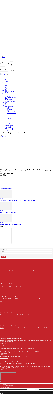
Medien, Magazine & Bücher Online (11, 100)
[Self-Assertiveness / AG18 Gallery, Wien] (6, 209)
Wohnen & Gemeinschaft (9, 129)
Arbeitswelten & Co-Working (9, 121)
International (4, 105)
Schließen (2, 393)
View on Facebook (3, 353)
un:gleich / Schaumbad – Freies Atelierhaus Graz (10, 224)
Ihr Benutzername (13, 64)
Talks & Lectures (9, 112)
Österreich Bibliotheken (8, 118)
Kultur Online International (9, 106)
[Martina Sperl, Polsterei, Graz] (4, 310)
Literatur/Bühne (7, 96)
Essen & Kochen (7, 124)
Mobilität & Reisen (8, 126)
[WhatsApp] (13, 183)
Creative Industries (4, 90)
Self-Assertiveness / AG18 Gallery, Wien (8, 212)
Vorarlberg (6, 81)
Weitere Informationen (31, 389)
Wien (5, 80)
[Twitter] (6, 183)
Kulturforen (6, 117)
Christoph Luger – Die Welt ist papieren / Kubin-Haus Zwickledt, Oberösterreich (17, 200)
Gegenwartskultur (4, 82)
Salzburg (6, 79)
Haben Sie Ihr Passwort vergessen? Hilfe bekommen (9, 67)
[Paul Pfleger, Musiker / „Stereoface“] (4, 323)
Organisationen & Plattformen (9, 91)
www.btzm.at (2, 178)
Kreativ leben (4, 120)
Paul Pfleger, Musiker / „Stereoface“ (8, 325)
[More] (17, 183)
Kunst (6, 85)
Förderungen (7, 92)
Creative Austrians (4, 102)
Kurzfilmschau (7, 115)
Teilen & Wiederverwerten (9, 128)
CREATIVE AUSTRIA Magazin (10, 101)
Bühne (6, 84)
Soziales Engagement (8, 127)
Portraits (6, 103)
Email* (2, 248)
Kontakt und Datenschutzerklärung (8, 59)
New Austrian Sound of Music (10, 114)
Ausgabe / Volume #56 (4, 244)
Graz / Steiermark (7, 77)
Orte (3, 76)
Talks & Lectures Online (9, 99)
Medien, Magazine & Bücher (11, 113)
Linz (5, 78)
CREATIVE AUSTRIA (4, 136)
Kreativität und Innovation (9, 125)
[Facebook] (2, 183)
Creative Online (4, 93)
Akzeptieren (37, 389)
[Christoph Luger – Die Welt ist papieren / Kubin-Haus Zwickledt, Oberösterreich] (6, 197)
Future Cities (7, 89)
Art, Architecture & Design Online (10, 97)
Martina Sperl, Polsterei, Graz (6, 312)
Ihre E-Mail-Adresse (13, 70)
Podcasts (6, 98)
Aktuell (6, 83)
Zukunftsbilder (7, 130)
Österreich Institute (8, 119)
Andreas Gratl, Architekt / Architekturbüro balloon (11, 338)
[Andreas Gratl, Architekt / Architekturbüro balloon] (4, 336)
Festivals (6, 86)
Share (2, 354)
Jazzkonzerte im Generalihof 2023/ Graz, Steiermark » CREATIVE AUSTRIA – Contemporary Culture (17, 348)
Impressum (4, 384)
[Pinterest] (9, 183)
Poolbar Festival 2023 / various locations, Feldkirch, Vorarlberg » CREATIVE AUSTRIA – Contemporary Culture (19, 363)
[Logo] (3, 74)
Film (5, 87)
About (3, 57)
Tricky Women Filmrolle (9, 116)
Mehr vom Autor (9, 188)
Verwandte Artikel (3, 188)
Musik (6, 88)
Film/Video (8, 107)
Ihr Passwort (12, 65)
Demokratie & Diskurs (8, 123)
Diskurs (6, 104)
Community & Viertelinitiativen (10, 122)
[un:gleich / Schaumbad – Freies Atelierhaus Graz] (6, 221)
